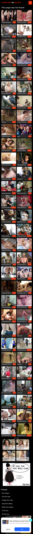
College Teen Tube (7, 500)
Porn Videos (5, 493)
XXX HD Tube (6, 496)
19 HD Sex (5, 510)
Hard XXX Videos (7, 503)
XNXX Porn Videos (7, 507)
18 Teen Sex (5, 514)
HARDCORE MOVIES (11, 2)
